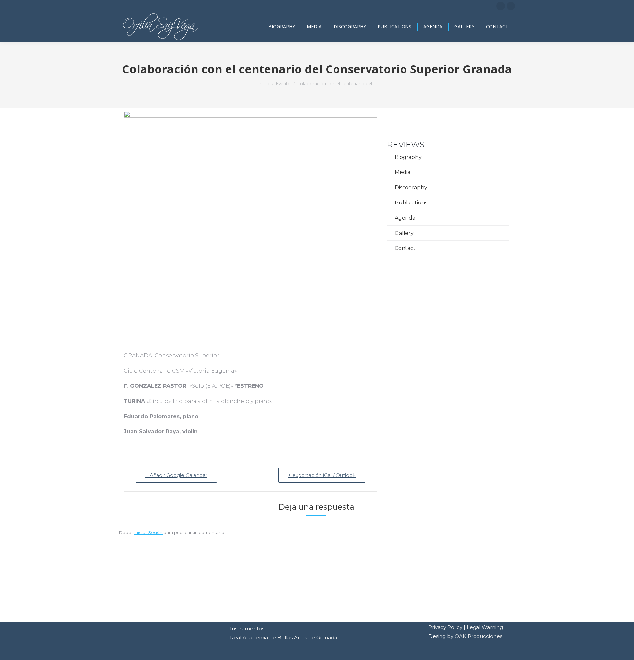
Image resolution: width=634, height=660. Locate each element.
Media (402, 172)
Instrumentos (247, 628)
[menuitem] (281, 27)
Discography (411, 187)
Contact (405, 248)
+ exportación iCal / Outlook (322, 475)
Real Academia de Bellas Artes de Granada (283, 637)
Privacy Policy (445, 627)
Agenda (405, 218)
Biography (408, 157)
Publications (411, 203)
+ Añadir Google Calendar (176, 475)
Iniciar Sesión (148, 532)
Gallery (404, 233)
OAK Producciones (478, 636)
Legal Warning (485, 627)
